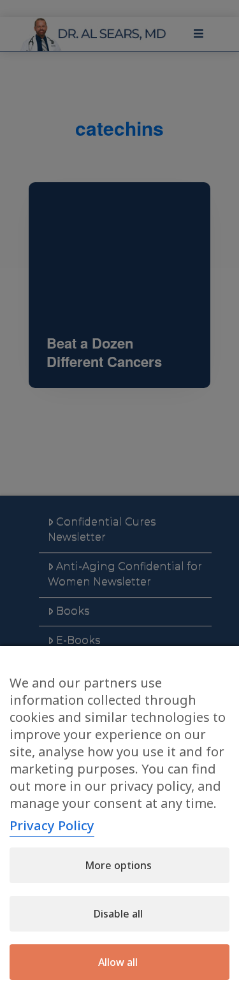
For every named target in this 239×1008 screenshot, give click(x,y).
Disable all (118, 914)
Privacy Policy (52, 825)
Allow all (118, 962)
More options (118, 865)
